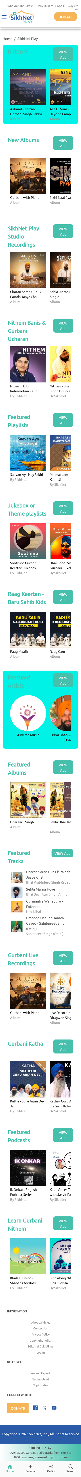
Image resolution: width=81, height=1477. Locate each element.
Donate (65, 16)
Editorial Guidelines (40, 1346)
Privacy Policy (41, 1334)
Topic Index (40, 1385)
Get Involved (40, 1379)
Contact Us (40, 1328)
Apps (60, 6)
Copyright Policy (40, 1340)
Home (7, 38)
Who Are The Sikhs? (20, 6)
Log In (40, 1352)
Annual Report (40, 1373)
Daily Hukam (45, 6)
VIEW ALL (63, 54)
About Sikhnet (40, 1322)
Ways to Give (73, 8)
